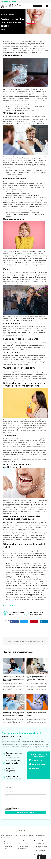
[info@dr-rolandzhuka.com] (30, 764)
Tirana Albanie (35, 768)
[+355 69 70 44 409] (30, 760)
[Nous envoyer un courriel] (26, 613)
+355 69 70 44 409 (37, 760)
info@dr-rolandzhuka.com (38, 764)
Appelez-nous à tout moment (16, 612)
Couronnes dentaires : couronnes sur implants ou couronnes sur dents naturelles (36, 714)
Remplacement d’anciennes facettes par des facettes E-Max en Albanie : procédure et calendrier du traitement (13, 714)
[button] (14, 621)
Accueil (2, 13)
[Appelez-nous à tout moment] (5, 613)
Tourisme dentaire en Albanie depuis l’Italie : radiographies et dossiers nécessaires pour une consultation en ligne (36, 678)
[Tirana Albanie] (30, 768)
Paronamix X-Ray (9, 807)
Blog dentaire (8, 13)
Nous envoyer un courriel (36, 612)
